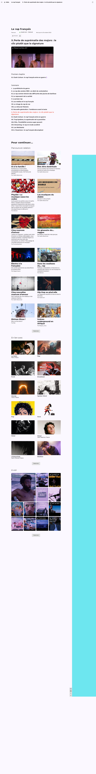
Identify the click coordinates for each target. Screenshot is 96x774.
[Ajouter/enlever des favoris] (92, 2)
